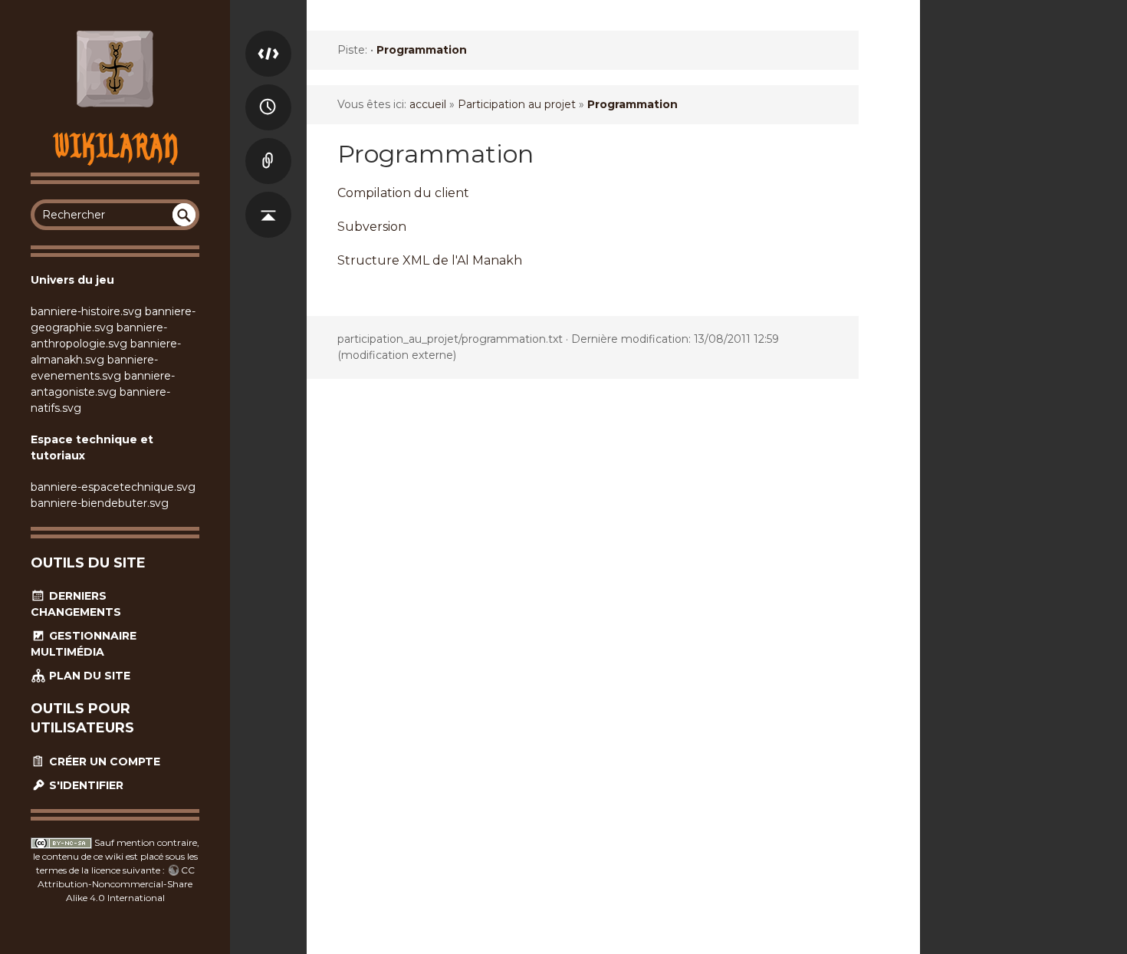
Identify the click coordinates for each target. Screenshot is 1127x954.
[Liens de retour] (268, 146)
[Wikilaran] (115, 69)
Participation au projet (517, 104)
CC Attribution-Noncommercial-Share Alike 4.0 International (116, 883)
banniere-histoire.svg (86, 311)
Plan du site (88, 676)
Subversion (371, 226)
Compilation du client (403, 193)
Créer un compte (103, 761)
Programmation (421, 50)
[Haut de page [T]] (268, 199)
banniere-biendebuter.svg (100, 503)
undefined (184, 214)
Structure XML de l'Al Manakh (429, 260)
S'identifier (84, 785)
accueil (427, 104)
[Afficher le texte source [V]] (268, 38)
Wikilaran (115, 145)
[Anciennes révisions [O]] (268, 92)
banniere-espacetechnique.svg (113, 487)
